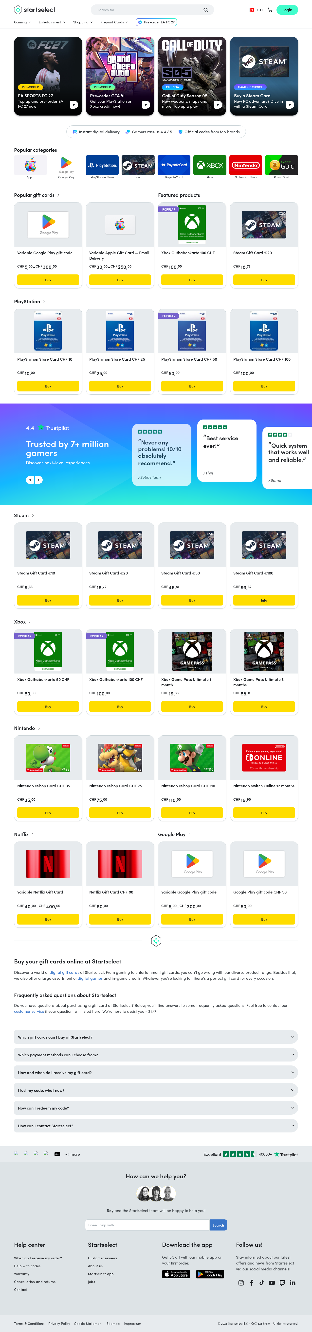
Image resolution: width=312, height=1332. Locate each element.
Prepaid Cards (112, 22)
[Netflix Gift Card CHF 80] (120, 864)
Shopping (81, 22)
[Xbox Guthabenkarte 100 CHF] (192, 224)
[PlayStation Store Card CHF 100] (263, 331)
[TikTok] (262, 1283)
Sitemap (113, 1323)
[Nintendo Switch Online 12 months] (264, 758)
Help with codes (27, 1266)
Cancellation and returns (34, 1281)
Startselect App (101, 1273)
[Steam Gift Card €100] (264, 545)
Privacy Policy (59, 1323)
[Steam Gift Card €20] (264, 224)
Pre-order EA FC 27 (159, 22)
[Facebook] (251, 1283)
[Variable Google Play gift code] (48, 225)
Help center (29, 1244)
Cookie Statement (88, 1323)
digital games (90, 978)
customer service (29, 1011)
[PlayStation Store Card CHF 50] (191, 331)
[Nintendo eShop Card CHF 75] (120, 758)
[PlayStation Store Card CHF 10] (47, 331)
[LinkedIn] (293, 1283)
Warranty (22, 1273)
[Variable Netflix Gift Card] (48, 864)
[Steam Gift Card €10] (48, 545)
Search (218, 1225)
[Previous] (30, 480)
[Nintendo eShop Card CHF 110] (192, 758)
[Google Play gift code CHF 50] (264, 864)
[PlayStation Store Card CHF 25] (119, 331)
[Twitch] (282, 1283)
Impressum (132, 1323)
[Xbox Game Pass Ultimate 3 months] (264, 651)
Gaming (20, 22)
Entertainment (50, 22)
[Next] (39, 480)
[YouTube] (272, 1283)
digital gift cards (64, 972)
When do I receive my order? (38, 1258)
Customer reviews (103, 1258)
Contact (20, 1289)
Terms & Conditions (29, 1323)
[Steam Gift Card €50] (192, 545)
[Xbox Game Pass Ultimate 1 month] (192, 651)
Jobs (91, 1281)
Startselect (102, 1244)
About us (95, 1266)
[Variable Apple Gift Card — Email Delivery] (120, 224)
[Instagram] (241, 1283)
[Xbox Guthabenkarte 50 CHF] (48, 651)
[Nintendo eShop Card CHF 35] (48, 758)
